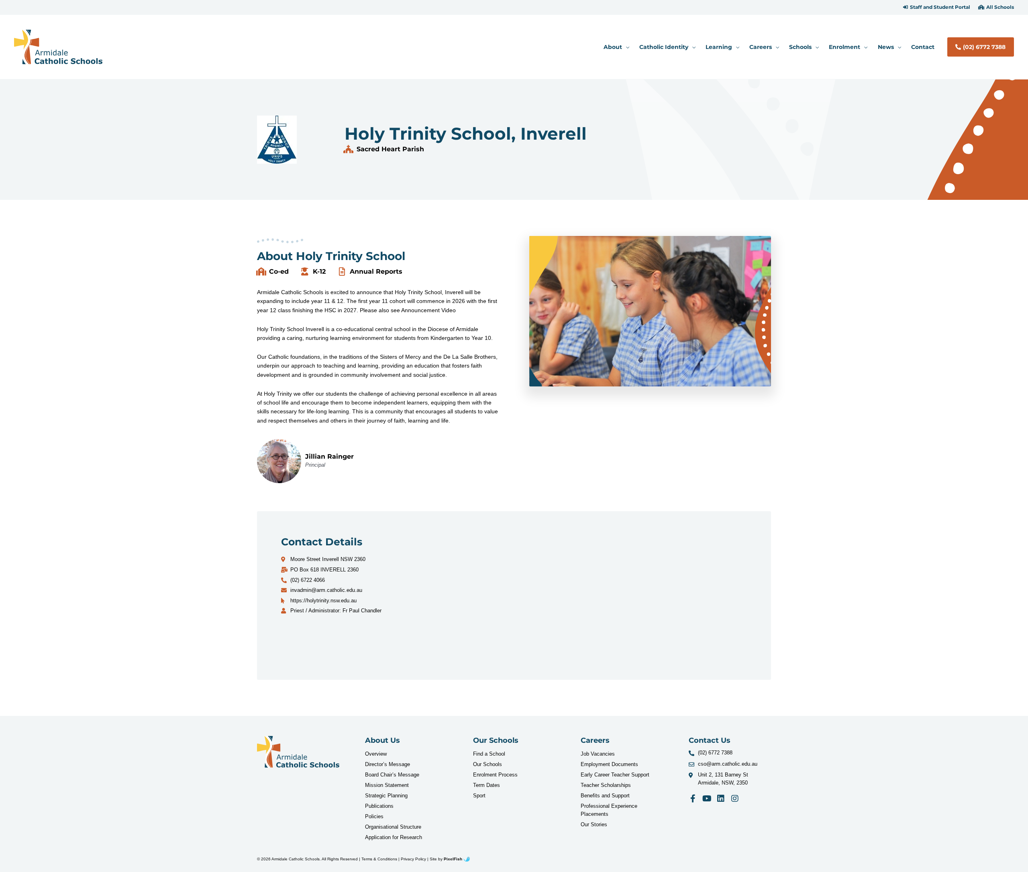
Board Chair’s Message (392, 775)
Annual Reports (376, 271)
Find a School (489, 754)
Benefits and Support (605, 796)
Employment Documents (609, 764)
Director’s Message (387, 764)
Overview (376, 754)
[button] (936, 7)
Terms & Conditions (379, 859)
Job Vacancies (598, 754)
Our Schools (487, 764)
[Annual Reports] (342, 272)
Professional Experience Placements (609, 810)
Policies (374, 816)
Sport (479, 796)
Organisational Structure (393, 827)
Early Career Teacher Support (615, 775)
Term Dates (486, 785)
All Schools (1000, 7)
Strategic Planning (386, 796)
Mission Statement (387, 785)
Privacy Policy (413, 859)
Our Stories (594, 824)
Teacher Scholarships (606, 785)
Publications (379, 806)
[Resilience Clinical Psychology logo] (298, 752)
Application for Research (393, 837)
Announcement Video (428, 310)
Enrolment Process (495, 775)
